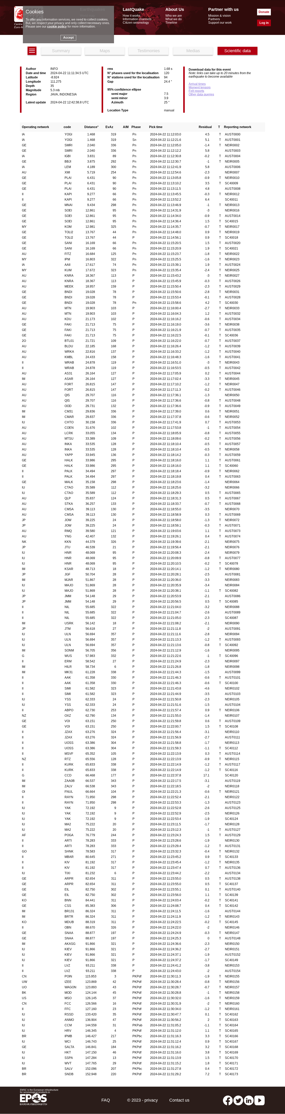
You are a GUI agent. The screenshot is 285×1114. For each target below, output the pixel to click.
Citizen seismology (136, 22)
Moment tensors (200, 87)
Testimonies (148, 50)
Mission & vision (219, 15)
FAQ (105, 1100)
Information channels (137, 19)
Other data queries (201, 94)
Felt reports (196, 91)
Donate (264, 12)
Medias (193, 50)
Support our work (220, 22)
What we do (173, 19)
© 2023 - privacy (142, 1100)
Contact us (179, 1100)
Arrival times (197, 84)
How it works (131, 15)
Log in (264, 22)
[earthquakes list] (32, 51)
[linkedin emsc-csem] (249, 1100)
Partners (214, 19)
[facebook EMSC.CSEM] (228, 1100)
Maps (105, 50)
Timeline (171, 22)
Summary (61, 50)
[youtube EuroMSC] (259, 1100)
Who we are (173, 15)
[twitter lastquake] (238, 1100)
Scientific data (237, 50)
